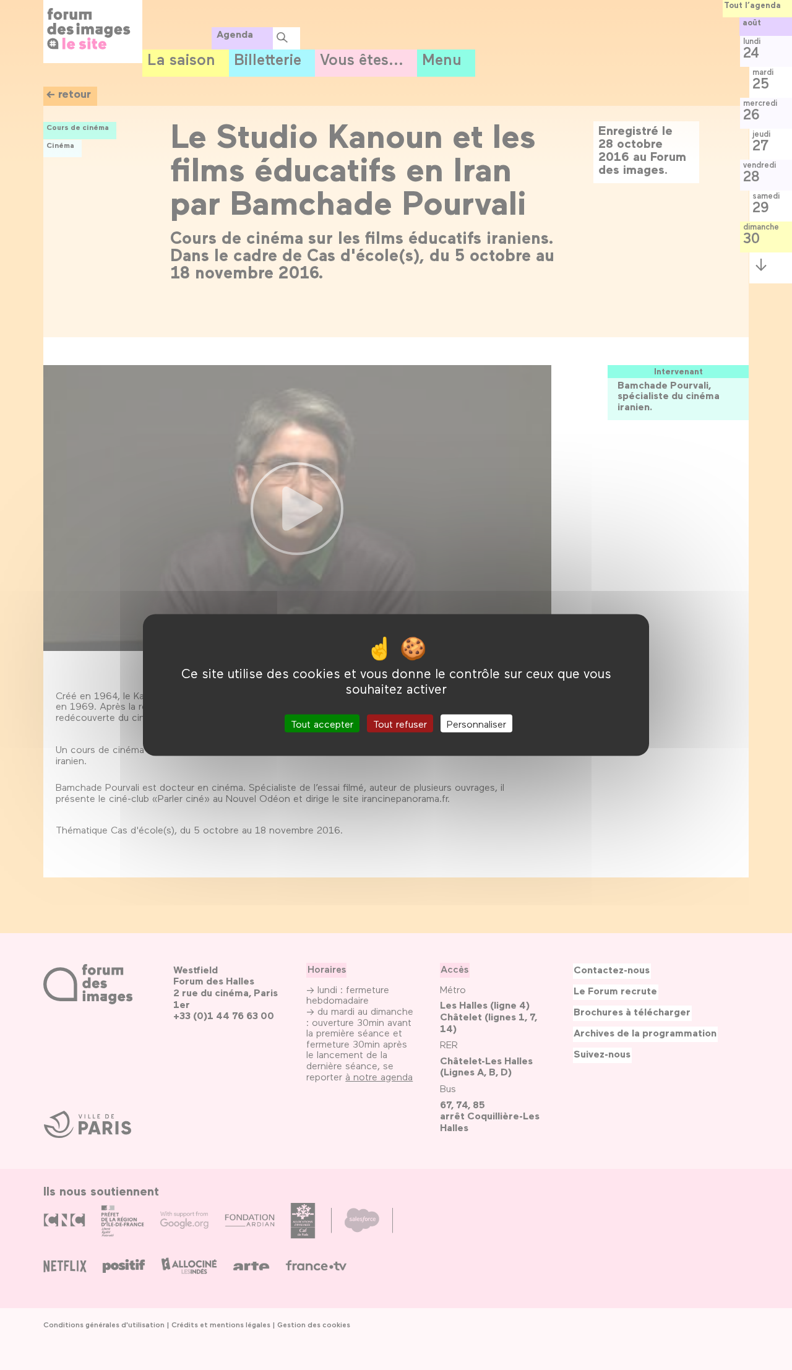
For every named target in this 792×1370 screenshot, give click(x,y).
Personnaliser (476, 723)
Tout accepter (322, 723)
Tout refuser (400, 723)
